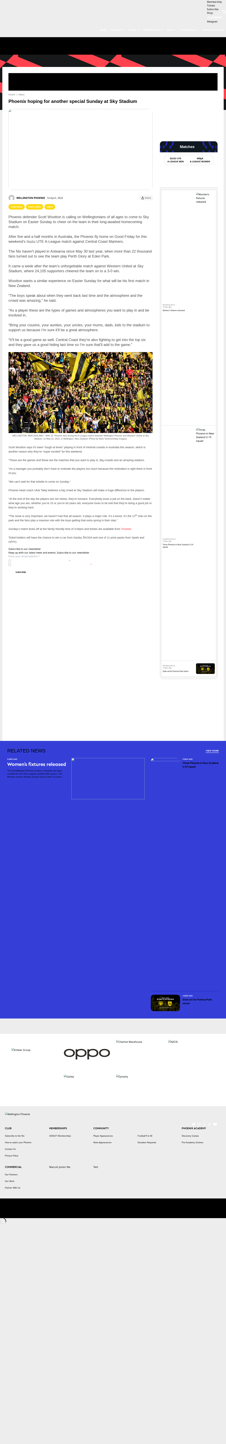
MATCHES (116, 30)
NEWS (103, 30)
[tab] (175, 160)
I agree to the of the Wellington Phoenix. (41, 560)
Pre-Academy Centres (192, 1142)
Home (11, 94)
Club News (16, 206)
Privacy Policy (33, 560)
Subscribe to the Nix (14, 1136)
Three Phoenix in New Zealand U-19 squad (200, 764)
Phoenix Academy (213, 30)
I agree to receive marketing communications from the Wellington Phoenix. (52, 564)
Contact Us (10, 1149)
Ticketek (126, 529)
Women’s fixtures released (174, 310)
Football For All (145, 1136)
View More (212, 750)
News (21, 94)
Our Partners (11, 1174)
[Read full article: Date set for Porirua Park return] (205, 668)
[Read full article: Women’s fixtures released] (205, 308)
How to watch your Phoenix (18, 1142)
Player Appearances (103, 1136)
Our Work (9, 1181)
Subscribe (21, 572)
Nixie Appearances (102, 1142)
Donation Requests (147, 1142)
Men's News (34, 206)
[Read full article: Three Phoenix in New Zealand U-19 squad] (205, 543)
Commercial (187, 30)
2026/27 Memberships (60, 1136)
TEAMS (132, 30)
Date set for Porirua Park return (175, 671)
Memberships (152, 30)
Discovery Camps (190, 1136)
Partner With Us (12, 1187)
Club (170, 30)
